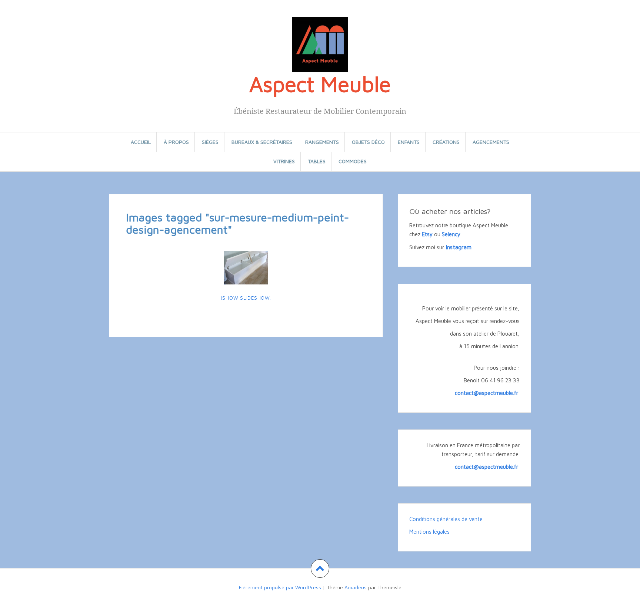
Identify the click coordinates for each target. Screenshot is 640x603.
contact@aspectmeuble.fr (487, 393)
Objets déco (368, 142)
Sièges (210, 142)
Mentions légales (429, 531)
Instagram (458, 247)
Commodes (353, 161)
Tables (317, 161)
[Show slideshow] (246, 298)
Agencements (491, 142)
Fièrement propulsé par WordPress (280, 587)
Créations (446, 142)
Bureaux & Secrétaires (261, 142)
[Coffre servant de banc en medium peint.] (246, 267)
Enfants (409, 142)
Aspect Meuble (320, 83)
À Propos (176, 142)
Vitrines (284, 161)
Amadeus (355, 587)
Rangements (322, 142)
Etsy (427, 234)
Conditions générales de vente (446, 519)
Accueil (141, 142)
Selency (451, 234)
